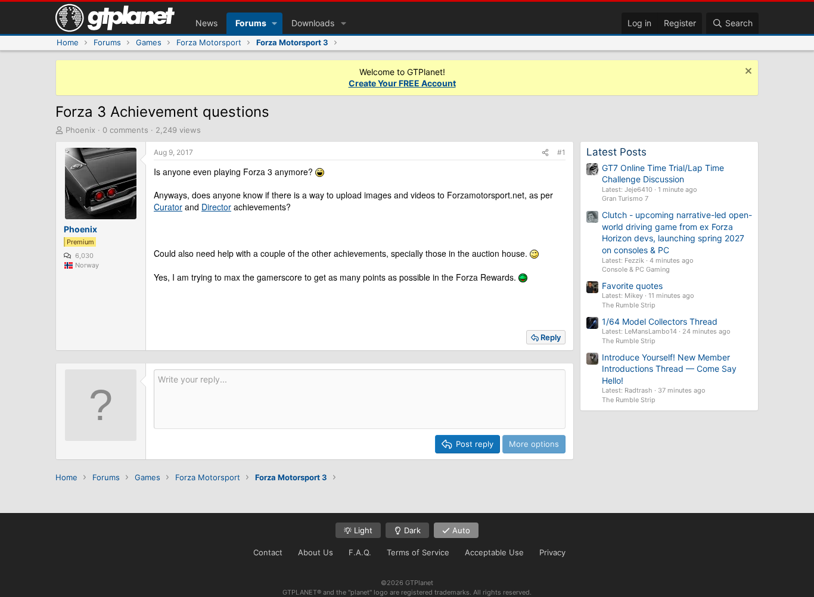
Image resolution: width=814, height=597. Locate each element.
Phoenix (80, 130)
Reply (550, 337)
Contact (267, 552)
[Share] (545, 153)
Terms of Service (418, 552)
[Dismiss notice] (747, 72)
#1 (561, 152)
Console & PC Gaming (636, 269)
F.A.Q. (360, 552)
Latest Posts (616, 152)
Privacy (552, 552)
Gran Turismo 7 (625, 198)
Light (362, 530)
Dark (411, 530)
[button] (274, 23)
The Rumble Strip (628, 305)
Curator (168, 207)
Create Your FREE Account (402, 83)
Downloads (312, 23)
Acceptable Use (494, 552)
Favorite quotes (632, 286)
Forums (250, 23)
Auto (460, 530)
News (206, 23)
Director (216, 207)
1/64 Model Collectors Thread (659, 321)
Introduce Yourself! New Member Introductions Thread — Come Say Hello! (669, 368)
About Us (315, 552)
